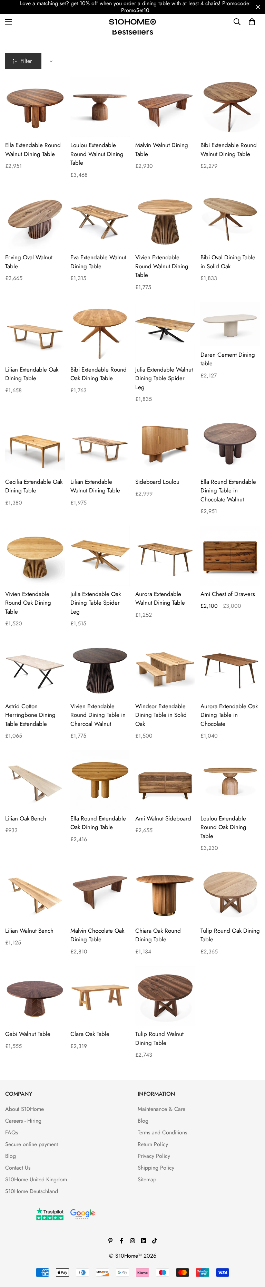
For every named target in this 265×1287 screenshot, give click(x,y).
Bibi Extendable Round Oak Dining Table (98, 374)
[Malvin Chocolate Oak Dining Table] (100, 892)
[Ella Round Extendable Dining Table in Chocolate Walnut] (230, 443)
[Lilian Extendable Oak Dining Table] (35, 331)
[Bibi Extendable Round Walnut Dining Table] (230, 107)
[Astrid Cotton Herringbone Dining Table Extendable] (35, 668)
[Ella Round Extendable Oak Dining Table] (100, 780)
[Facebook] (121, 1240)
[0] (252, 22)
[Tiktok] (154, 1240)
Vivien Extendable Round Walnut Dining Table (161, 266)
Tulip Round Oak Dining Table (230, 935)
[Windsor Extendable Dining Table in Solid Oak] (165, 668)
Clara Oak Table (89, 1034)
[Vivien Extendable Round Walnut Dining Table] (165, 219)
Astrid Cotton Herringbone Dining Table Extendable (30, 715)
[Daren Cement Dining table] (230, 324)
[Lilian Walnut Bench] (35, 892)
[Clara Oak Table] (100, 996)
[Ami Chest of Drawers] (230, 555)
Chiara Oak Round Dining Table (158, 935)
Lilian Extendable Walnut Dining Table (95, 486)
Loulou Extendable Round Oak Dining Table (223, 827)
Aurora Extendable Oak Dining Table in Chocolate (229, 715)
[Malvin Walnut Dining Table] (165, 107)
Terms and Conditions (162, 1132)
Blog (10, 1156)
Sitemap (147, 1179)
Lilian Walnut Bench (29, 930)
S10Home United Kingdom (36, 1179)
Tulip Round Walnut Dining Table (159, 1038)
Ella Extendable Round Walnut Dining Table (33, 149)
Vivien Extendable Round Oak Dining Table (28, 603)
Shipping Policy (156, 1168)
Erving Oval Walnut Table (28, 261)
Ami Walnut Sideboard (163, 818)
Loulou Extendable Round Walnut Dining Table (97, 154)
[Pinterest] (110, 1240)
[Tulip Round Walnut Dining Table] (165, 996)
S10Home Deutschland (31, 1191)
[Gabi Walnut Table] (35, 996)
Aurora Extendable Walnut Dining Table (160, 598)
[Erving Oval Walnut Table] (35, 219)
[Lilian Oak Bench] (35, 780)
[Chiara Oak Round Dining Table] (165, 892)
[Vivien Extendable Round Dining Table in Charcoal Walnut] (100, 668)
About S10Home (24, 1109)
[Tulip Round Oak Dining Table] (230, 892)
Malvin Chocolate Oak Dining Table (97, 935)
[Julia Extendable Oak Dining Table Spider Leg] (100, 555)
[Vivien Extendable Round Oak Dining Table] (35, 555)
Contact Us (17, 1168)
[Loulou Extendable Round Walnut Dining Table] (100, 107)
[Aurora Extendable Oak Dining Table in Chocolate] (230, 668)
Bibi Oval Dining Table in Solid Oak (227, 261)
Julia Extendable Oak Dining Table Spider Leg (95, 603)
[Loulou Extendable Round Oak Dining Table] (230, 780)
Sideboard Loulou (157, 482)
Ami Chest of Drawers (227, 594)
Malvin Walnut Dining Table (161, 149)
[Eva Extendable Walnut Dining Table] (100, 219)
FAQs (11, 1132)
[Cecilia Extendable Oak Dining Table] (35, 443)
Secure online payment (31, 1144)
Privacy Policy (154, 1156)
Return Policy (153, 1144)
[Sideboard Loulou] (165, 443)
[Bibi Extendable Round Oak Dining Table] (100, 331)
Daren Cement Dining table (227, 359)
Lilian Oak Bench (25, 818)
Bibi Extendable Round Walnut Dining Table (228, 149)
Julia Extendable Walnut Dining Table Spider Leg (164, 378)
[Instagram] (132, 1240)
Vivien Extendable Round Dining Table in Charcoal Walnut (98, 715)
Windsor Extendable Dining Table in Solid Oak (161, 715)
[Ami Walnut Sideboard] (165, 780)
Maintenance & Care (161, 1109)
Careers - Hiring (23, 1121)
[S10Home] (132, 21)
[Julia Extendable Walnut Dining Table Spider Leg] (165, 331)
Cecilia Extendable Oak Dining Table (33, 486)
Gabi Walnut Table (27, 1034)
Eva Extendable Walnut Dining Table (98, 261)
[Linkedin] (143, 1240)
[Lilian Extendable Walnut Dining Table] (100, 443)
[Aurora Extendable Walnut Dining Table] (165, 555)
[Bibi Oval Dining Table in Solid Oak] (230, 219)
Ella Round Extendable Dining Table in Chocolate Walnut (228, 490)
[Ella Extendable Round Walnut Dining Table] (35, 107)
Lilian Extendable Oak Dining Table (31, 374)
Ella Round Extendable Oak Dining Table (98, 823)
